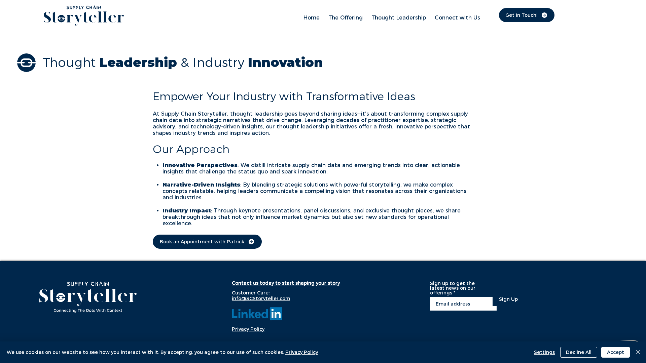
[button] (345, 15)
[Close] (638, 352)
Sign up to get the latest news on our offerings (452, 288)
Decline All (578, 352)
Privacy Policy (301, 352)
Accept (615, 352)
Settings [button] (544, 352)
